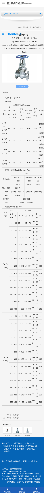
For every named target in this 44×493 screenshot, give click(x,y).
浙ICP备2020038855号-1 (31, 473)
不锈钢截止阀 (31, 446)
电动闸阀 (16, 415)
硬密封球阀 (19, 448)
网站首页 (5, 443)
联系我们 (7, 451)
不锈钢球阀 (19, 446)
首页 (18, 27)
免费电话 (21, 492)
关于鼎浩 (18, 443)
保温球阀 (7, 448)
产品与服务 (24, 27)
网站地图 (36, 482)
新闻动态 (31, 448)
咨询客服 (36, 492)
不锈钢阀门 (7, 446)
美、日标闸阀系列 (35, 27)
